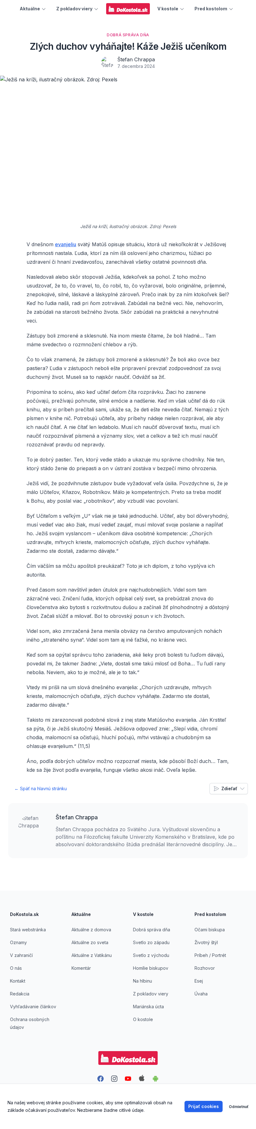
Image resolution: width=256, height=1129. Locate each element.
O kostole (143, 1019)
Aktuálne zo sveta (89, 942)
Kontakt (17, 981)
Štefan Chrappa (136, 59)
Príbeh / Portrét (210, 955)
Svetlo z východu (151, 955)
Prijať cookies (203, 1106)
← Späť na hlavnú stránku (40, 788)
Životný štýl (206, 942)
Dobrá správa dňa (151, 929)
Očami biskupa (209, 929)
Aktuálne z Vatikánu (91, 955)
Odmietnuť (239, 1106)
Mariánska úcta (148, 1006)
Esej (198, 981)
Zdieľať (229, 788)
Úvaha (201, 993)
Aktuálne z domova (91, 929)
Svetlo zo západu (151, 942)
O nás (16, 968)
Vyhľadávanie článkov (33, 1006)
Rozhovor (204, 968)
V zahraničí (21, 955)
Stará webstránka (28, 929)
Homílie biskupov (150, 968)
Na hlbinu (142, 981)
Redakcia (19, 993)
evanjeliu (65, 244)
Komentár (81, 968)
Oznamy (18, 942)
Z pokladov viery (150, 993)
